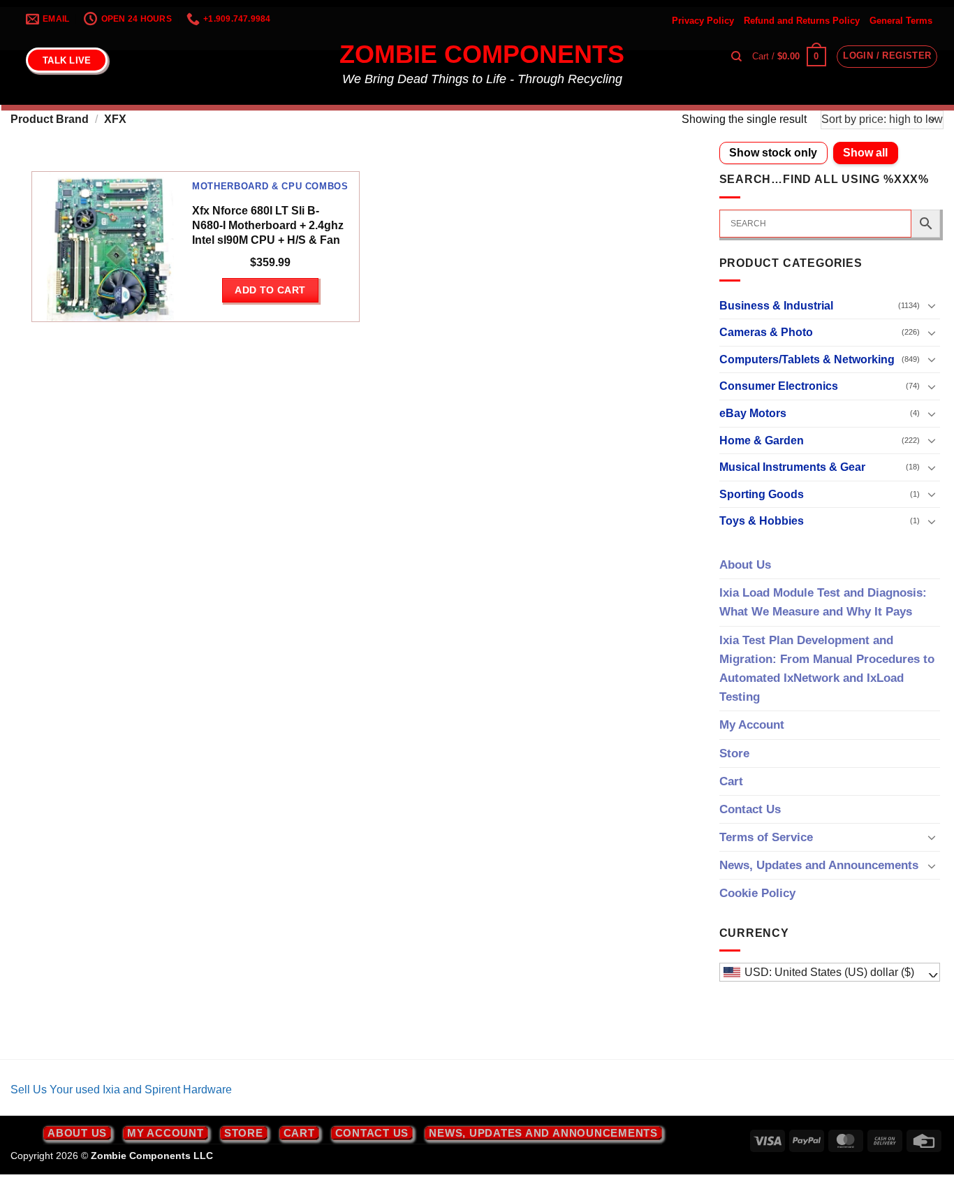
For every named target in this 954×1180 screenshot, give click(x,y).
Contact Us (750, 809)
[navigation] (830, 972)
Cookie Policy (757, 893)
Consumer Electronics (778, 386)
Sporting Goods (761, 494)
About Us (745, 564)
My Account (751, 724)
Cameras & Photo (766, 332)
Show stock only (773, 153)
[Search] (736, 56)
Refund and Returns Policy (802, 20)
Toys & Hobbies (761, 521)
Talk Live (67, 60)
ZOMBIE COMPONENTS (481, 54)
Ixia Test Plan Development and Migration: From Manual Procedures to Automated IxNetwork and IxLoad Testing (826, 669)
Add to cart (270, 290)
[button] (789, 56)
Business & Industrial (776, 306)
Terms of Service (766, 837)
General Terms (900, 20)
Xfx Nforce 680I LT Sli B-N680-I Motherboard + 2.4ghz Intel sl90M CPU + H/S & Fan (268, 225)
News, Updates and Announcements (818, 865)
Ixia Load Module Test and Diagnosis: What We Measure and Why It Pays (823, 602)
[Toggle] (931, 305)
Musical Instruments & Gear (792, 467)
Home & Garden (761, 440)
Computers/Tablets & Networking (807, 359)
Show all (865, 153)
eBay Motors (752, 413)
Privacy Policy (703, 20)
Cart (731, 781)
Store (734, 753)
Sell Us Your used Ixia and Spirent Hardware (121, 1089)
